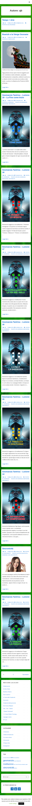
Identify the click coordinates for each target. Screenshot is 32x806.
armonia (4, 757)
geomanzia (24, 102)
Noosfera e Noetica (7, 691)
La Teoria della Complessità (9, 697)
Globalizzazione (6, 686)
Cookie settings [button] (13, 803)
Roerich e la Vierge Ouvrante (15, 34)
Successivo (26, 674)
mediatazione (18, 760)
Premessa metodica (21, 764)
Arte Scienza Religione (8, 705)
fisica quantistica (23, 553)
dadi (19, 177)
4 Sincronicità (6, 553)
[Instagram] (19, 788)
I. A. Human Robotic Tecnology (10, 714)
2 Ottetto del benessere (8, 734)
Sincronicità (7, 548)
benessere (8, 757)
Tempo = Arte (8, 20)
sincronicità (12, 103)
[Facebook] (12, 788)
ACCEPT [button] (21, 803)
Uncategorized (11, 24)
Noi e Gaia (16, 764)
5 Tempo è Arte (11, 39)
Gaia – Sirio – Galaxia (8, 708)
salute (26, 764)
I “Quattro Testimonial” (8, 711)
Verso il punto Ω (6, 694)
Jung (9, 555)
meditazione (5, 103)
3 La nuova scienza (7, 737)
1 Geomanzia (11, 102)
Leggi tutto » (5, 87)
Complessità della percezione (9, 703)
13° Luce (5, 719)
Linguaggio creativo (7, 717)
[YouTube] (15, 788)
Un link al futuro (6, 689)
